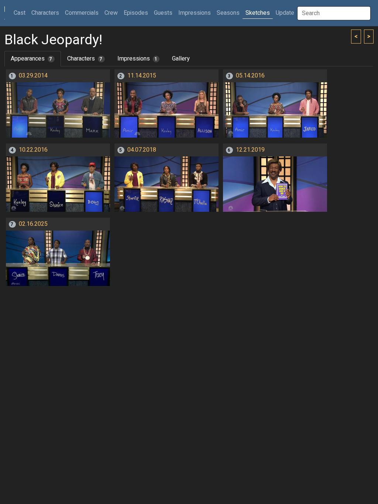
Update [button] (285, 12)
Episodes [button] (136, 12)
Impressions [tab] (137, 58)
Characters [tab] (85, 58)
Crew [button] (111, 12)
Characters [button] (45, 12)
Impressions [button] (194, 12)
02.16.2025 (33, 224)
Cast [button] (21, 12)
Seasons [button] (228, 12)
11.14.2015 (141, 75)
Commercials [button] (82, 12)
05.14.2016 (250, 75)
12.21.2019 (250, 149)
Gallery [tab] (181, 58)
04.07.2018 (141, 149)
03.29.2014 (33, 75)
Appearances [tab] (31, 58)
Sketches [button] (257, 12)
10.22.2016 (33, 149)
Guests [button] (163, 12)
